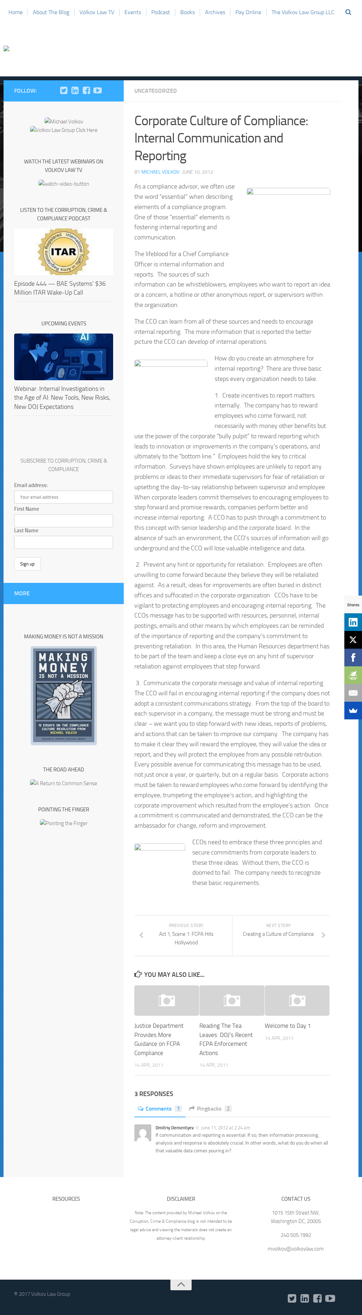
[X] (353, 640)
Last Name (26, 530)
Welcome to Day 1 (288, 1025)
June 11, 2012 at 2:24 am (225, 1127)
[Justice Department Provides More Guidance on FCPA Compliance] (166, 1000)
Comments (163, 1108)
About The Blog (51, 12)
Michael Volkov (160, 172)
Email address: (31, 485)
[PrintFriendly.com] (353, 675)
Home (15, 12)
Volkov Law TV (97, 12)
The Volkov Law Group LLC (303, 12)
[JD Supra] (109, 90)
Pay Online (248, 12)
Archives (215, 12)
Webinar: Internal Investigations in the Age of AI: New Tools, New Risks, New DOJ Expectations (62, 397)
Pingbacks (213, 1108)
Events (132, 12)
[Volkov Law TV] (97, 90)
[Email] (353, 693)
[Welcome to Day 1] (297, 1000)
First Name (26, 509)
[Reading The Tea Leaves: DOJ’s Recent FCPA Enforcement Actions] (231, 1000)
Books (187, 12)
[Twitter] (63, 90)
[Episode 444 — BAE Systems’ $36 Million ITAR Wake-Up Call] (63, 251)
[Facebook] (86, 90)
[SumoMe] (353, 710)
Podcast (160, 12)
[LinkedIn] (75, 90)
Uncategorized (155, 90)
